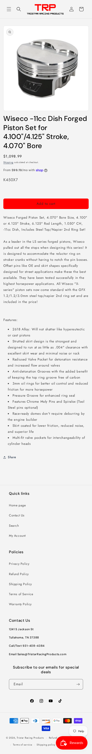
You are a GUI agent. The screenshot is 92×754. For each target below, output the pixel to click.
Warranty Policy (20, 604)
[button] (9, 9)
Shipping (8, 162)
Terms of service (22, 744)
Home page (17, 505)
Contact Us (17, 515)
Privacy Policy (19, 563)
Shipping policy (46, 744)
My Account (17, 535)
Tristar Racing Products (30, 738)
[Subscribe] (78, 684)
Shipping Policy (20, 584)
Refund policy (57, 738)
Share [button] (12, 457)
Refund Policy (19, 574)
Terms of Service (21, 594)
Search (14, 525)
